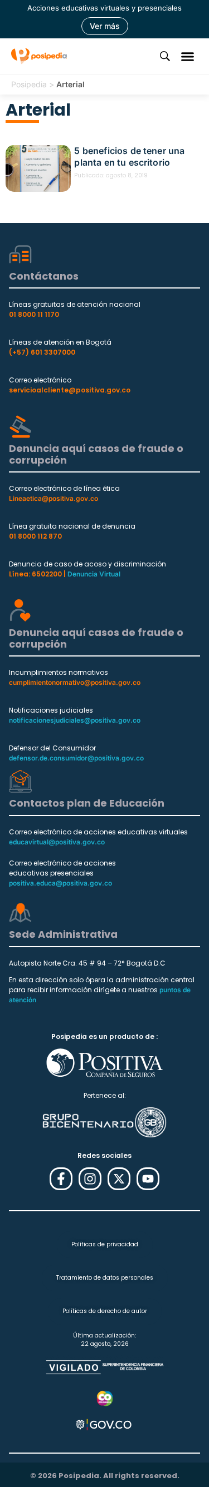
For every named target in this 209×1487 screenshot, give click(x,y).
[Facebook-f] (61, 1178)
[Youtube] (148, 1178)
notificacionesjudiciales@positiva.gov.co (74, 720)
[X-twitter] (119, 1178)
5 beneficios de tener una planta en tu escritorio (129, 156)
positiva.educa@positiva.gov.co (60, 883)
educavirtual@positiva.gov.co (57, 842)
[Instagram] (90, 1178)
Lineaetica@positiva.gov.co (53, 498)
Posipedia (29, 84)
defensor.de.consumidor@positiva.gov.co (76, 758)
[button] (187, 56)
